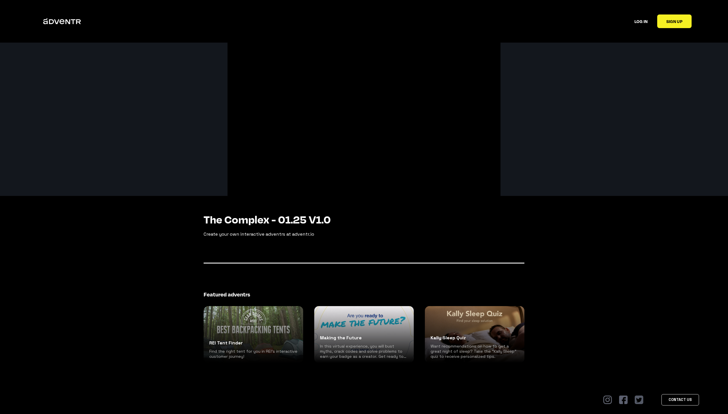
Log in (641, 21)
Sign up (674, 21)
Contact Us (680, 399)
